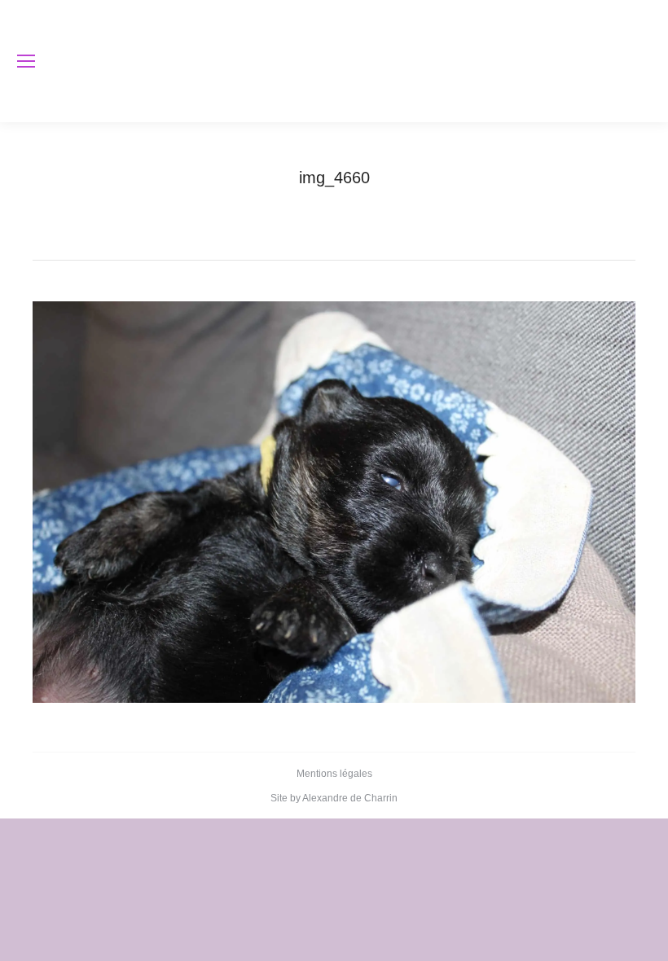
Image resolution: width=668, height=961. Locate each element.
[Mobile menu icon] (26, 61)
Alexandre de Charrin (350, 798)
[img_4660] (334, 502)
